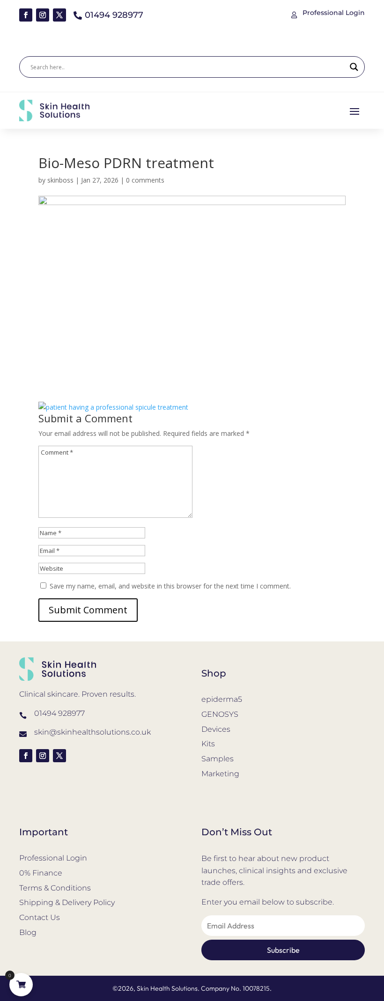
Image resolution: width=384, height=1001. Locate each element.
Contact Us (39, 917)
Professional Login (53, 858)
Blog (28, 932)
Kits (208, 743)
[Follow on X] (59, 15)
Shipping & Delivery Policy (67, 902)
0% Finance (40, 873)
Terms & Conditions (55, 887)
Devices (215, 729)
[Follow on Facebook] (25, 15)
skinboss (60, 180)
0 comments (145, 180)
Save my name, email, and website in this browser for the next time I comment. (170, 585)
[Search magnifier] (354, 67)
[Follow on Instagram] (42, 15)
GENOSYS (219, 714)
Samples (217, 758)
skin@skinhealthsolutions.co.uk (92, 732)
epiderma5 (221, 699)
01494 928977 (59, 713)
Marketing (220, 773)
